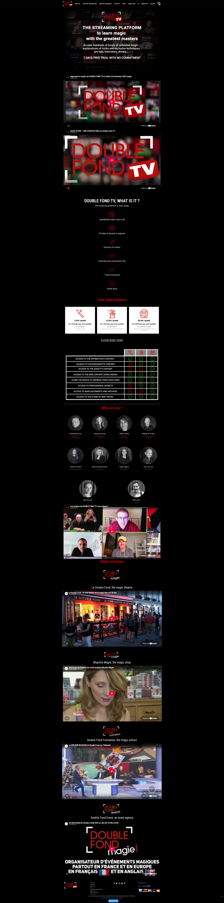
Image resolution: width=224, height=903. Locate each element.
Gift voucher (92, 886)
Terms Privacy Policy (94, 892)
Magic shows (93, 891)
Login (153, 3)
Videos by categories (105, 3)
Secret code (131, 3)
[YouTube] (122, 883)
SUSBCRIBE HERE (112, 340)
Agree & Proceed (113, 901)
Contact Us (92, 883)
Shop (123, 3)
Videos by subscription (90, 3)
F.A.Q (91, 887)
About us (77, 3)
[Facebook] (114, 883)
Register (145, 3)
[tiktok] (124, 883)
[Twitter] (116, 883)
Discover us (92, 884)
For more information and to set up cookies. (112, 897)
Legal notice (92, 894)
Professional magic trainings (96, 889)
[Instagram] (119, 883)
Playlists (117, 3)
